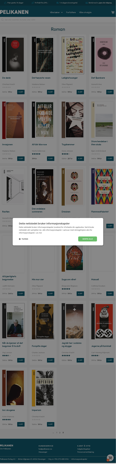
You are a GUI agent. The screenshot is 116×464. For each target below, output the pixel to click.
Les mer (39, 233)
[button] (23, 239)
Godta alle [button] (88, 239)
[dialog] (58, 231)
